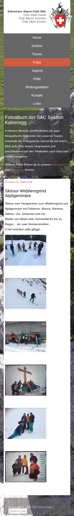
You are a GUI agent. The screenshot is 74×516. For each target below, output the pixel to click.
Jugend (37, 70)
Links (37, 103)
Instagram (59, 164)
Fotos (37, 62)
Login (13, 501)
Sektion (37, 46)
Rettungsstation (37, 87)
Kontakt (37, 95)
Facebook (17, 169)
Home (37, 37)
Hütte (37, 79)
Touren (37, 54)
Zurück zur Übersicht (18, 181)
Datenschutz (18, 511)
